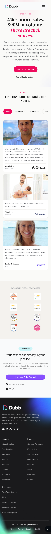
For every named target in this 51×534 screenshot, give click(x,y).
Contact (6, 480)
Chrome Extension (35, 444)
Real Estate (20, 111)
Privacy (5, 464)
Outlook (30, 464)
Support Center (9, 502)
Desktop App (33, 459)
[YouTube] (3, 429)
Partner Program (9, 512)
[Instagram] (14, 429)
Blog (4, 497)
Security (6, 474)
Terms (5, 469)
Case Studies (8, 444)
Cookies (38, 529)
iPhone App (32, 449)
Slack (29, 469)
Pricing (5, 459)
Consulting (34, 111)
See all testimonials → (25, 77)
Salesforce (32, 480)
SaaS (8, 111)
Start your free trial (25, 69)
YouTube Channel (9, 492)
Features (6, 454)
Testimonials (7, 449)
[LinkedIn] (7, 429)
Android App (33, 454)
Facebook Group (9, 507)
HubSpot (31, 474)
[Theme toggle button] (48, 529)
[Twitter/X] (18, 429)
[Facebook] (10, 429)
